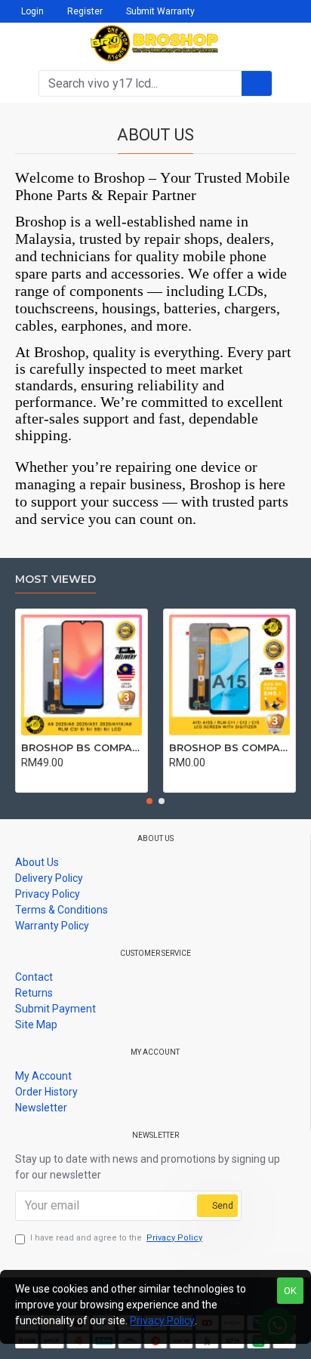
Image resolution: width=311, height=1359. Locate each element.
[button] (149, 801)
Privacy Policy (162, 1320)
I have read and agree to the (116, 1238)
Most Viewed (55, 579)
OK (290, 1290)
